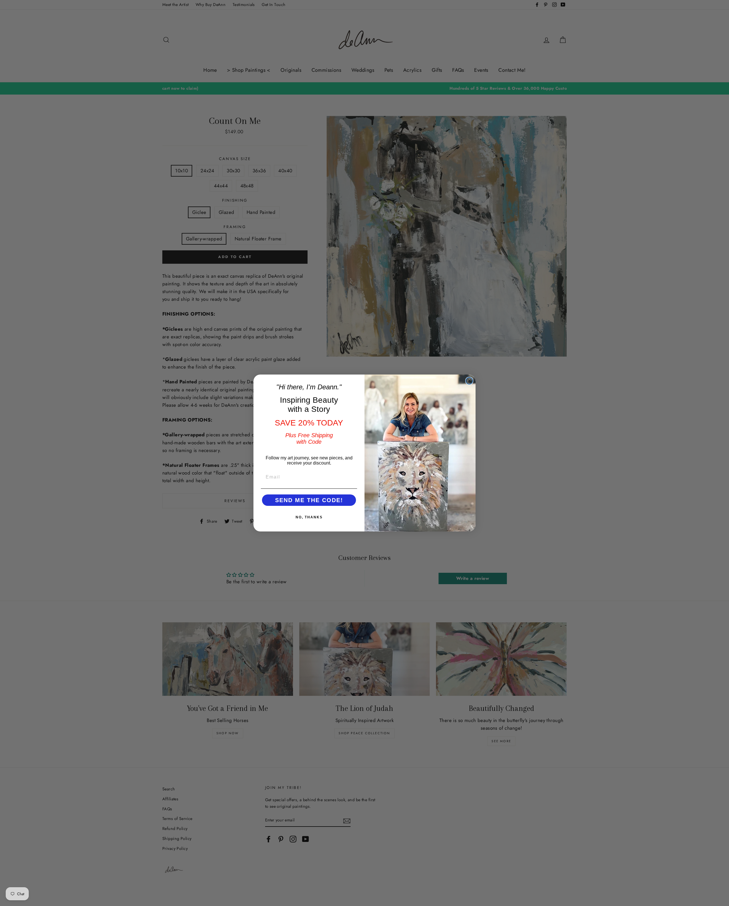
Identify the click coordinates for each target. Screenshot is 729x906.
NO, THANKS (309, 517)
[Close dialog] (469, 380)
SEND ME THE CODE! (309, 500)
